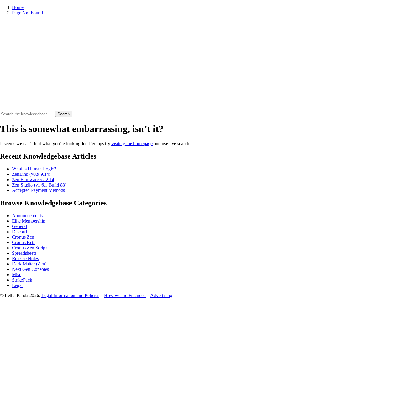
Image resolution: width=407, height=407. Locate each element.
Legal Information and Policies (70, 295)
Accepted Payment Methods (38, 190)
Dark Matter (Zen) (29, 263)
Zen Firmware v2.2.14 (33, 179)
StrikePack (22, 279)
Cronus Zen (23, 237)
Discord (19, 231)
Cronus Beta (23, 242)
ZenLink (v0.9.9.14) (31, 174)
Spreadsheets (24, 253)
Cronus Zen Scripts (30, 247)
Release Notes (25, 258)
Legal (17, 285)
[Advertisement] (203, 63)
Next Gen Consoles (30, 269)
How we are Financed (125, 295)
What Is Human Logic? (34, 168)
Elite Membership (28, 220)
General (19, 226)
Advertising (161, 295)
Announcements (27, 215)
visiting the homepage (132, 143)
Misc (16, 274)
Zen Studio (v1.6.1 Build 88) (39, 184)
